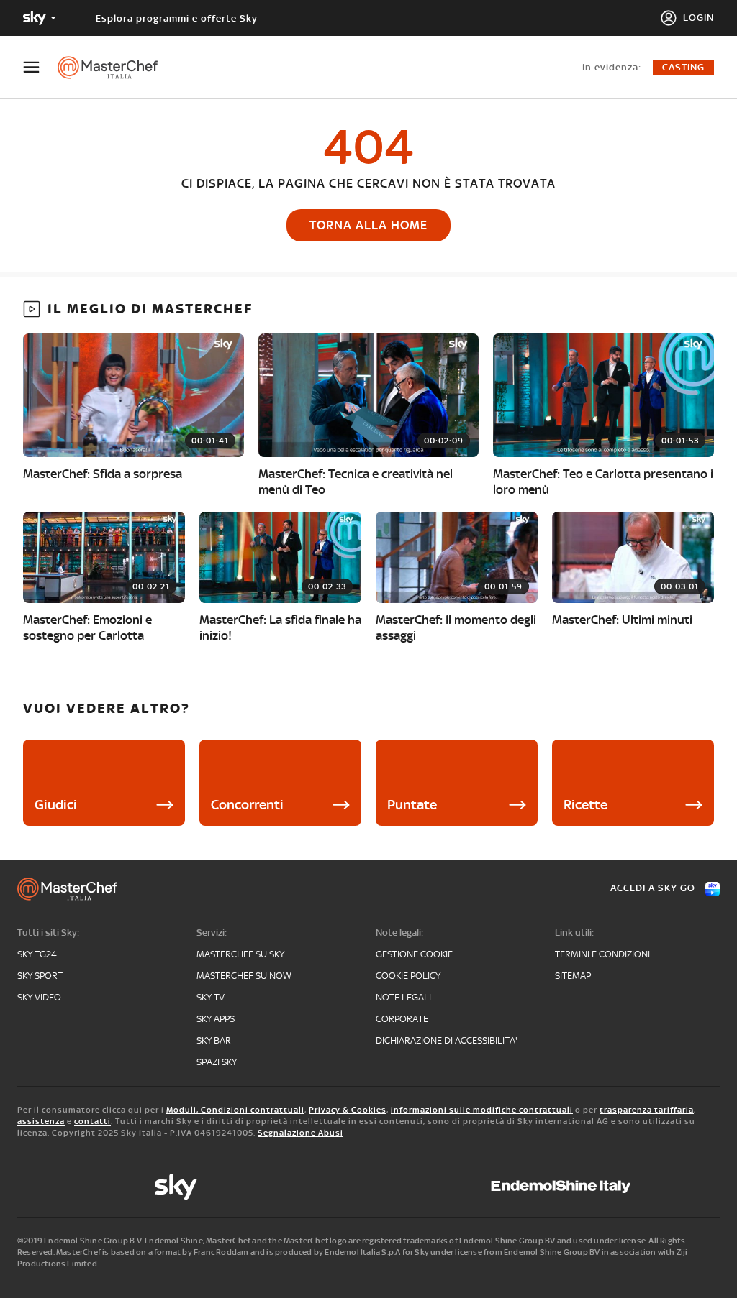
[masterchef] (115, 67)
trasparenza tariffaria (647, 1110)
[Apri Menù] (40, 67)
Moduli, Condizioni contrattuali (235, 1110)
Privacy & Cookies (347, 1110)
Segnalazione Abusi (300, 1133)
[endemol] (561, 1186)
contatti (92, 1121)
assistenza (41, 1121)
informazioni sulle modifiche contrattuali (482, 1110)
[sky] (175, 1187)
